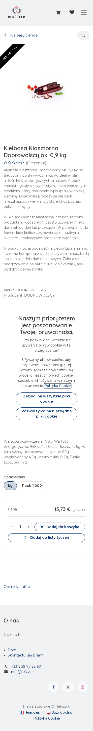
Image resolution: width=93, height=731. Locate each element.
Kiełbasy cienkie (23, 35)
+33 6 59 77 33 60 (26, 666)
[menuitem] (30, 712)
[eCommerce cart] (58, 12)
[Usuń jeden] (12, 527)
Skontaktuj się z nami (26, 655)
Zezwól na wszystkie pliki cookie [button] (46, 399)
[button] (83, 35)
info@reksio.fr (23, 671)
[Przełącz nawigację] (83, 12)
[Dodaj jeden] (28, 527)
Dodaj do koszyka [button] (62, 527)
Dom (12, 650)
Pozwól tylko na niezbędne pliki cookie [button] (47, 414)
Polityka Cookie (46, 718)
